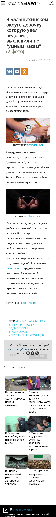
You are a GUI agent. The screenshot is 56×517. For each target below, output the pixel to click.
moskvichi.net (34, 145)
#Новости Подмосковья (21, 326)
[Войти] (52, 4)
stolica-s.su (34, 216)
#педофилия (18, 335)
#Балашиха (37, 321)
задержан (13, 268)
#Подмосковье (19, 332)
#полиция (36, 335)
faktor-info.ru (28, 302)
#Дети (13, 325)
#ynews (21, 321)
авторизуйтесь (18, 349)
